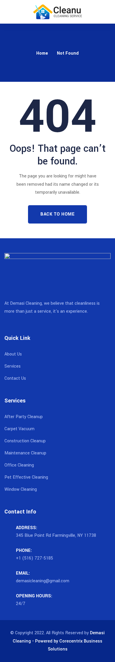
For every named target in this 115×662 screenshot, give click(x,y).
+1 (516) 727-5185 (34, 558)
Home (42, 53)
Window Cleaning (20, 489)
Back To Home (57, 214)
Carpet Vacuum (19, 429)
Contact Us (15, 378)
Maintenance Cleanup (25, 453)
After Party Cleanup (23, 417)
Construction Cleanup (25, 441)
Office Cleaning (19, 465)
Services (12, 366)
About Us (13, 354)
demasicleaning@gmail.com (42, 581)
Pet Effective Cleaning (26, 477)
